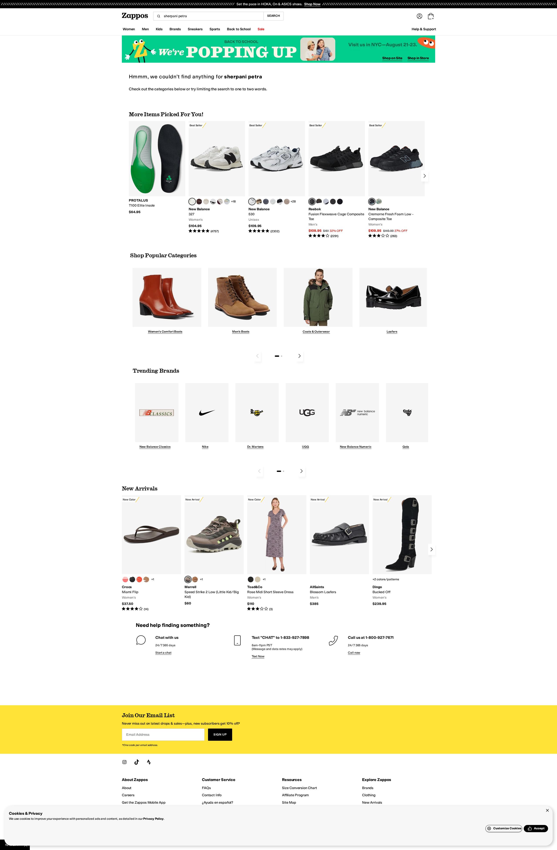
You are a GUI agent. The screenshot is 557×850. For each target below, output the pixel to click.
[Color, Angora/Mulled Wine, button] (219, 201)
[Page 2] (281, 356)
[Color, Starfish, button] (139, 579)
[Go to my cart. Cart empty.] (430, 16)
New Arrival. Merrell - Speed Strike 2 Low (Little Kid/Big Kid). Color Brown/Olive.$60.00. (214, 550)
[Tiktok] (136, 762)
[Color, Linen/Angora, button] (206, 201)
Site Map (289, 802)
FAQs (206, 788)
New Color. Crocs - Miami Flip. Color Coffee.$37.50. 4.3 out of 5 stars (151, 553)
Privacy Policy (153, 819)
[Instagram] (124, 762)
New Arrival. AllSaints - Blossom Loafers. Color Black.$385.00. (339, 550)
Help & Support (424, 29)
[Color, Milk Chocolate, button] (146, 579)
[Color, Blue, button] (332, 201)
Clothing (369, 795)
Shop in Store (418, 58)
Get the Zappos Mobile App (144, 802)
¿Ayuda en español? (217, 802)
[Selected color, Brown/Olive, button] (188, 579)
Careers (128, 795)
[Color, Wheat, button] (194, 579)
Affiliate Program (295, 795)
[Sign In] (419, 16)
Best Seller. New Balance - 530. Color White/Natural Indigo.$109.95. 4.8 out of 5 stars (276, 177)
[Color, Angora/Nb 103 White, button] (226, 201)
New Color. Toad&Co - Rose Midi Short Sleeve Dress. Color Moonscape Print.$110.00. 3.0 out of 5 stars (276, 553)
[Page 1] (277, 356)
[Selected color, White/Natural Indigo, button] (251, 201)
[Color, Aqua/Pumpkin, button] (378, 201)
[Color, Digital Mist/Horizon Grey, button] (213, 201)
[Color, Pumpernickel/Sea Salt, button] (199, 201)
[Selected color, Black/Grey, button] (312, 201)
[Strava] (149, 762)
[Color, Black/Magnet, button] (279, 201)
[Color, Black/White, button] (339, 201)
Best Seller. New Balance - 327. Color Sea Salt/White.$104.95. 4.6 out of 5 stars (217, 177)
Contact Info (211, 795)
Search (273, 16)
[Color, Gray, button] (325, 201)
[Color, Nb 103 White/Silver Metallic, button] (272, 201)
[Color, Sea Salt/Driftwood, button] (286, 201)
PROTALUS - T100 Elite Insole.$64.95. (157, 167)
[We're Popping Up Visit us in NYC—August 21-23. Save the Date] (278, 49)
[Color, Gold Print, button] (257, 579)
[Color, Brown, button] (318, 201)
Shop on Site (392, 58)
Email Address (137, 734)
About (126, 788)
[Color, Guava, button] (125, 579)
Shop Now (312, 4)
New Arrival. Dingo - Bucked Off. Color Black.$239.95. (402, 550)
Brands (367, 788)
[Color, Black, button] (132, 579)
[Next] (424, 176)
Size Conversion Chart (299, 788)
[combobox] (208, 16)
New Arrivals (372, 802)
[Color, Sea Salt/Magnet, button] (265, 201)
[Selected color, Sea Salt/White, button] (192, 201)
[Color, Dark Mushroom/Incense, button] (258, 201)
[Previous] (257, 356)
